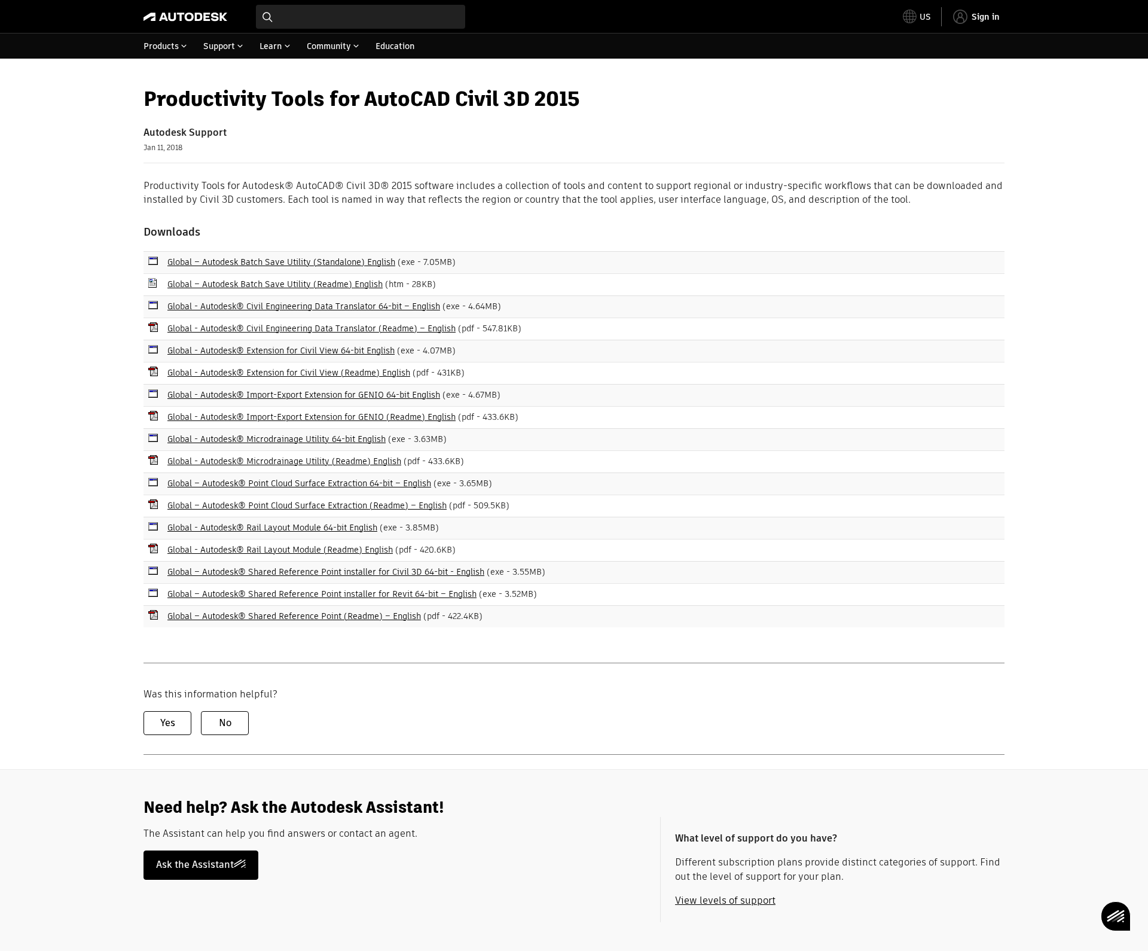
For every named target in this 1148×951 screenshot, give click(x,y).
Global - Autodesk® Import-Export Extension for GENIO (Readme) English (311, 417)
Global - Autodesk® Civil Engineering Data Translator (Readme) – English (311, 328)
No (225, 723)
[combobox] (360, 17)
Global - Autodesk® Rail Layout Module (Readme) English (280, 550)
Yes (167, 723)
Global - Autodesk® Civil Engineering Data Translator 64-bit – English (303, 306)
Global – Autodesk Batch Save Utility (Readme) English (275, 284)
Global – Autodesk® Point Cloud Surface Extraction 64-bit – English (299, 483)
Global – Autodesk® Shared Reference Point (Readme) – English (294, 616)
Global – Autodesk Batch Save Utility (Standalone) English (281, 262)
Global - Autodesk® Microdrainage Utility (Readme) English (284, 461)
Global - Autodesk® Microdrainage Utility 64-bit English (276, 439)
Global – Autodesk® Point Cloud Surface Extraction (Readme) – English (307, 505)
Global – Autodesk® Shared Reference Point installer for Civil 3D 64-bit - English (325, 572)
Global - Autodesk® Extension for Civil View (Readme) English (288, 373)
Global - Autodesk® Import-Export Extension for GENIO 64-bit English (303, 395)
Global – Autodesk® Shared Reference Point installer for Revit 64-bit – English (322, 594)
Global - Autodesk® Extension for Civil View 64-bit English (281, 350)
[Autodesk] (185, 16)
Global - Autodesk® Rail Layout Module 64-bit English (272, 528)
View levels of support (725, 900)
